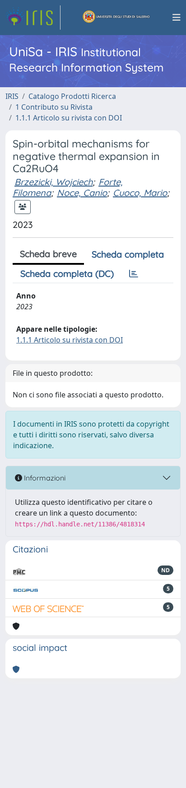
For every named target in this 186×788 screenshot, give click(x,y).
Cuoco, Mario (140, 192)
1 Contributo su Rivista (54, 107)
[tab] (133, 273)
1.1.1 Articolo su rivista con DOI (68, 118)
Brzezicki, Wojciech (53, 181)
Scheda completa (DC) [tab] (67, 273)
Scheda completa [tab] (128, 254)
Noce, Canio (82, 192)
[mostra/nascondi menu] (176, 17)
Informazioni (43, 477)
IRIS (12, 96)
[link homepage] (32, 17)
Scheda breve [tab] (48, 253)
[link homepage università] (116, 17)
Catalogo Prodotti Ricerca (72, 96)
